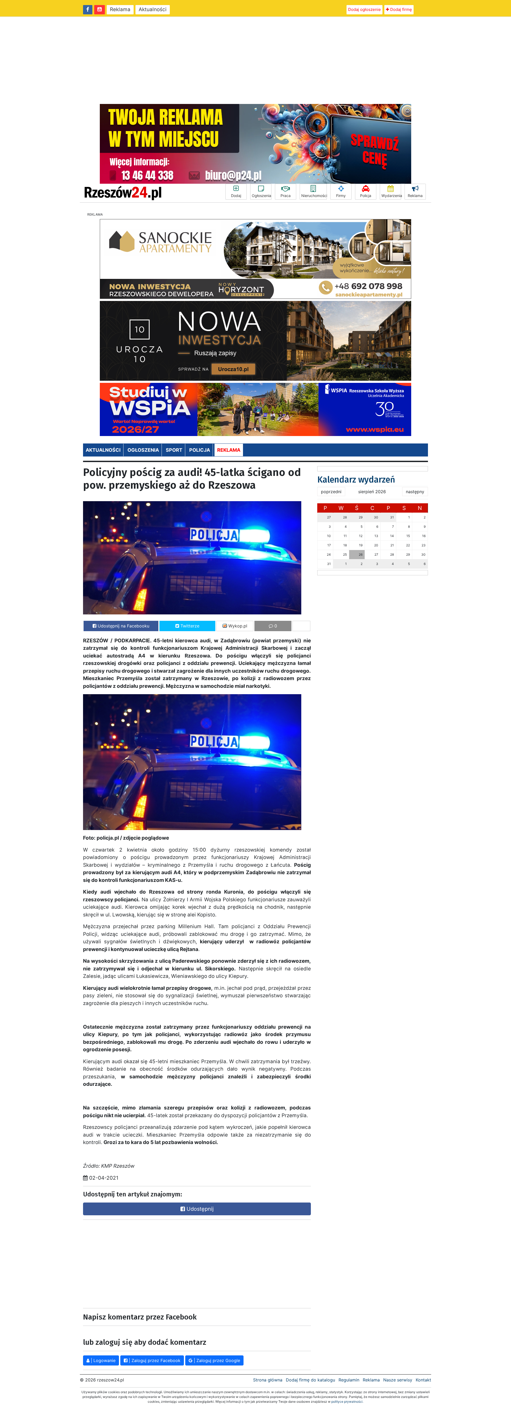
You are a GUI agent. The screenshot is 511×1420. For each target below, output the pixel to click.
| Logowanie (102, 1360)
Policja (365, 195)
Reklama (120, 9)
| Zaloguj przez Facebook (153, 1360)
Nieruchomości (314, 195)
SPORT (174, 450)
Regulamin (349, 1380)
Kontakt (423, 1380)
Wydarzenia (391, 195)
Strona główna (267, 1380)
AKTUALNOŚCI (103, 450)
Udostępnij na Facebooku (122, 626)
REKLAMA (228, 450)
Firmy (341, 195)
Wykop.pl (237, 626)
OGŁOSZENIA (143, 450)
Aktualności (153, 9)
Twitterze (189, 626)
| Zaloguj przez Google (216, 1360)
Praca (286, 195)
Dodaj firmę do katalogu (310, 1380)
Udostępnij (199, 1209)
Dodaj (236, 195)
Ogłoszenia (261, 195)
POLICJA (199, 450)
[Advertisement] (255, 60)
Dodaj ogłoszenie (364, 9)
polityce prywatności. (347, 1402)
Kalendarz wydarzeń (356, 480)
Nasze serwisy (397, 1380)
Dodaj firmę (400, 9)
